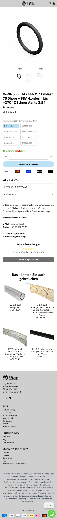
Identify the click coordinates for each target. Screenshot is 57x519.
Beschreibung (10, 179)
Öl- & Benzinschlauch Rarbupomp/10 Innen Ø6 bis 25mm (42, 351)
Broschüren (9, 194)
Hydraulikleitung (9, 409)
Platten (5, 423)
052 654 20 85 (11, 389)
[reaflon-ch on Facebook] (4, 398)
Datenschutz (8, 458)
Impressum (7, 455)
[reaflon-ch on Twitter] (10, 398)
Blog (4, 439)
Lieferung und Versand (15, 187)
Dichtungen (7, 420)
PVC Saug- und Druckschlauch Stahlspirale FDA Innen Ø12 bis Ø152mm (15, 352)
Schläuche (7, 412)
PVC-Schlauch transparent (15, 306)
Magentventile (8, 418)
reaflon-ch (31, 510)
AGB (4, 460)
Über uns (6, 436)
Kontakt (6, 452)
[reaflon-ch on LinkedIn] (7, 398)
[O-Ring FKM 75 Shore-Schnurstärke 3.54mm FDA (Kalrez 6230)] (28, 39)
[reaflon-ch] (28, 3)
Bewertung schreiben (28, 259)
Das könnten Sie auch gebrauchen (28, 277)
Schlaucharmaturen (10, 415)
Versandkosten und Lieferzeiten (15, 463)
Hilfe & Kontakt (9, 442)
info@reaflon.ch (17, 223)
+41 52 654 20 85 (19, 227)
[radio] (11, 126)
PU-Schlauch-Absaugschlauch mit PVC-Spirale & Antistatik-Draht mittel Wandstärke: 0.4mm (42, 310)
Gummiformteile (9, 426)
